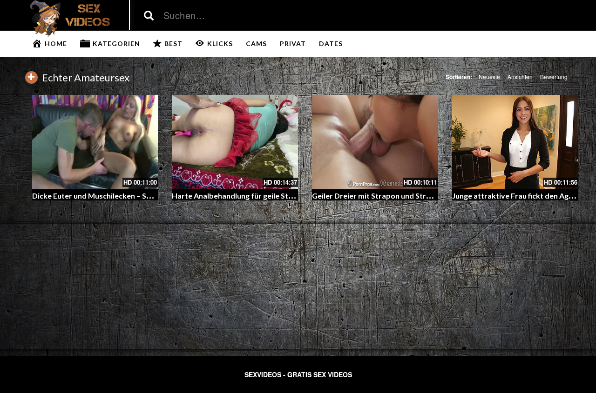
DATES (331, 43)
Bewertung (554, 76)
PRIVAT (293, 43)
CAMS (256, 43)
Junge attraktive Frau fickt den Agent (516, 195)
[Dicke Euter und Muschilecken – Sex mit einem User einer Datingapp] (95, 142)
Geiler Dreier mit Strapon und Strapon (378, 195)
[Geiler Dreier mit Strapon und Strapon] (375, 142)
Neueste (489, 76)
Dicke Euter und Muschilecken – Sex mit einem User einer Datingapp (148, 195)
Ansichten (520, 76)
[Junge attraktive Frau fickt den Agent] (515, 142)
